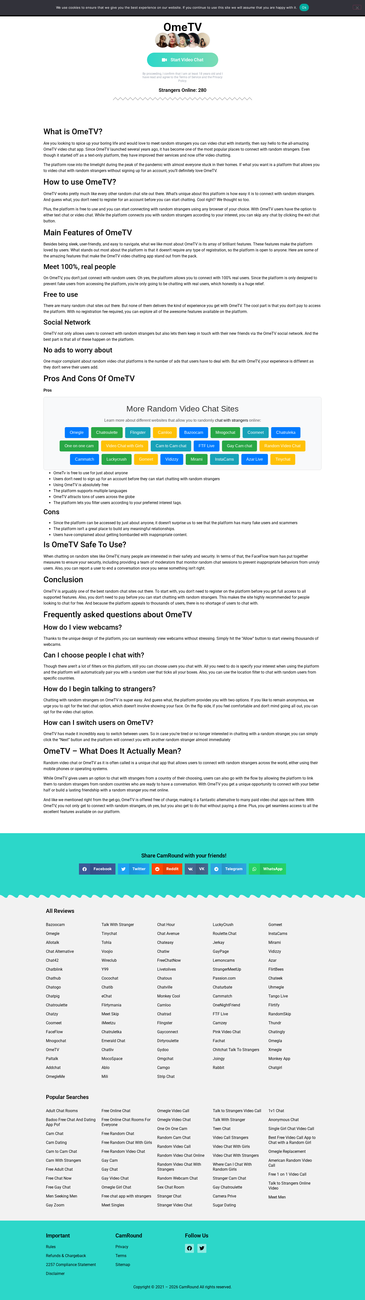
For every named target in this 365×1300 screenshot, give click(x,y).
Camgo (163, 1067)
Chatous (164, 978)
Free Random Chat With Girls (127, 1142)
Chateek (275, 978)
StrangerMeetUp (227, 969)
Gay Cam (110, 1160)
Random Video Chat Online (180, 1155)
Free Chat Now (59, 1178)
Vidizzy (171, 459)
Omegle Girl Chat (116, 1187)
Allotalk (52, 942)
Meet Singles (113, 1205)
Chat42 (52, 960)
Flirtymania (111, 1005)
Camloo (165, 432)
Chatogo (53, 987)
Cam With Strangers (63, 1160)
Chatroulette (107, 432)
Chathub (53, 978)
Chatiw (163, 951)
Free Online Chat (116, 1110)
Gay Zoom (55, 1205)
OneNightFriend (226, 1005)
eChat (107, 996)
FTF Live (207, 446)
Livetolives (166, 969)
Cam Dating (56, 1142)
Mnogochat (225, 432)
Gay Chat (110, 1169)
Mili (105, 1076)
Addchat (53, 1067)
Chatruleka (285, 432)
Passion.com (224, 978)
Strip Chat (166, 1076)
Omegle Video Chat (174, 1119)
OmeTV (52, 1049)
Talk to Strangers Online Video (289, 1186)
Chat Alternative (60, 951)
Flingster (138, 432)
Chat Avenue (168, 933)
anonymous (296, 700)
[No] (357, 7)
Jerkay (218, 942)
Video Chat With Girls (231, 1146)
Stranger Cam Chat (229, 1178)
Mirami (197, 459)
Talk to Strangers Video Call (237, 1110)
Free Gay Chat (58, 1187)
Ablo (106, 1067)
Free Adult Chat (59, 1169)
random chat (129, 193)
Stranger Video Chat (174, 1205)
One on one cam (79, 446)
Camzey (220, 1023)
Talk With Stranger (118, 924)
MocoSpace (112, 1058)
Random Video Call (174, 1146)
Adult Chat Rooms (62, 1110)
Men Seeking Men (61, 1196)
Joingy (219, 1058)
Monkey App (279, 1058)
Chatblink (54, 969)
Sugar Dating (224, 1205)
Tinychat (282, 459)
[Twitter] (201, 1248)
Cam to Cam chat (171, 446)
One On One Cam (172, 1128)
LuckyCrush (223, 924)
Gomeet (146, 459)
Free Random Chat (118, 1133)
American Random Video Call (290, 1163)
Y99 (105, 969)
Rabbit (218, 1067)
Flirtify (274, 1005)
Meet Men (277, 1197)
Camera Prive (224, 1196)
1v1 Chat (276, 1110)
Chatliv (108, 1049)
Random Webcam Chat (177, 1178)
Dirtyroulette (168, 1040)
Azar (272, 960)
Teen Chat (221, 1128)
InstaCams (224, 459)
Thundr (274, 1023)
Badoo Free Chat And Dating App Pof (71, 1122)
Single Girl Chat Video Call (291, 1128)
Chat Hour (166, 924)
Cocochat (110, 978)
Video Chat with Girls (124, 446)
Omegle (77, 432)
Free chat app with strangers (126, 1196)
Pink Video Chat (227, 1031)
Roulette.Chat (224, 933)
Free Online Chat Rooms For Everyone (126, 1122)
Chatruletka (112, 1031)
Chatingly (276, 1031)
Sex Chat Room (170, 1187)
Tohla (106, 942)
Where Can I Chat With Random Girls (232, 1167)
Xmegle (275, 1049)
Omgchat (165, 1058)
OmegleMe (55, 1076)
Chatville (164, 987)
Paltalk (52, 1058)
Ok (304, 7)
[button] (97, 869)
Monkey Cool (168, 996)
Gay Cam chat (239, 446)
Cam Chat (54, 1133)
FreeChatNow (169, 960)
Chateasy (165, 942)
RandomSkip (279, 1014)
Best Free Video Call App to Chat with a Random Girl (292, 1140)
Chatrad (164, 1014)
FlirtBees (276, 969)
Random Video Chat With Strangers (179, 1167)
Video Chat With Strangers (236, 1155)
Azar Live (254, 459)
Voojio (107, 951)
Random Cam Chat (173, 1137)
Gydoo (163, 1049)
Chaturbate (222, 987)
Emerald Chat (113, 1040)
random (167, 143)
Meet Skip (110, 1014)
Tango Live (278, 996)
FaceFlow (260, 556)
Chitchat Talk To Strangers (236, 1049)
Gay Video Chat (115, 1178)
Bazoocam (193, 432)
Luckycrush (117, 459)
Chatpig (53, 996)
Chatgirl (275, 1067)
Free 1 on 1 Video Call (287, 1174)
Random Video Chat (282, 446)
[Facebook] (189, 1248)
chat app (75, 149)
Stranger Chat (169, 1196)
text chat (61, 215)
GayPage (221, 951)
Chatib (107, 987)
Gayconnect (167, 1031)
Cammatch (84, 459)
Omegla (275, 1040)
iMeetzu (108, 1023)
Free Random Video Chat (123, 1151)
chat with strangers (231, 420)
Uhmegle (276, 987)
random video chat (108, 361)
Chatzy (52, 1014)
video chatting (217, 155)
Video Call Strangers (230, 1137)
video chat (57, 170)
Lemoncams (224, 960)
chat (222, 143)
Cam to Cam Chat (61, 1151)
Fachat (219, 1040)
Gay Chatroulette (227, 1187)
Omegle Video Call (173, 1110)
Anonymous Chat (283, 1119)
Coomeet (256, 432)
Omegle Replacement (287, 1151)
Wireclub (109, 960)
